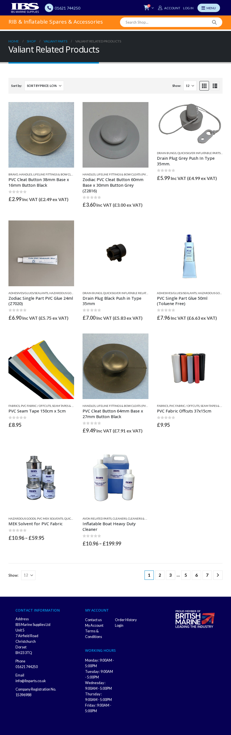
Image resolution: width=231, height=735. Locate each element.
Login (119, 625)
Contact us (93, 620)
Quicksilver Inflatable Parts (199, 153)
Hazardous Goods (63, 293)
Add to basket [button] (65, 111)
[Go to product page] (41, 135)
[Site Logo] (25, 8)
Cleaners (120, 518)
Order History (126, 620)
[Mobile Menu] (208, 8)
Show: (176, 85)
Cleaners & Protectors (145, 518)
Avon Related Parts (97, 518)
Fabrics (14, 405)
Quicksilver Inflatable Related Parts (131, 293)
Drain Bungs (166, 153)
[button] (204, 86)
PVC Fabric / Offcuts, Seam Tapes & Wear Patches (56, 405)
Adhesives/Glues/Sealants (28, 293)
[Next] (218, 575)
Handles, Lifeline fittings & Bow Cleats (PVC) (52, 174)
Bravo (13, 174)
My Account (94, 625)
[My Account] (169, 8)
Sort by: (16, 85)
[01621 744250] (49, 8)
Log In (188, 8)
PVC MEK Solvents (50, 518)
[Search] (214, 22)
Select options (65, 343)
